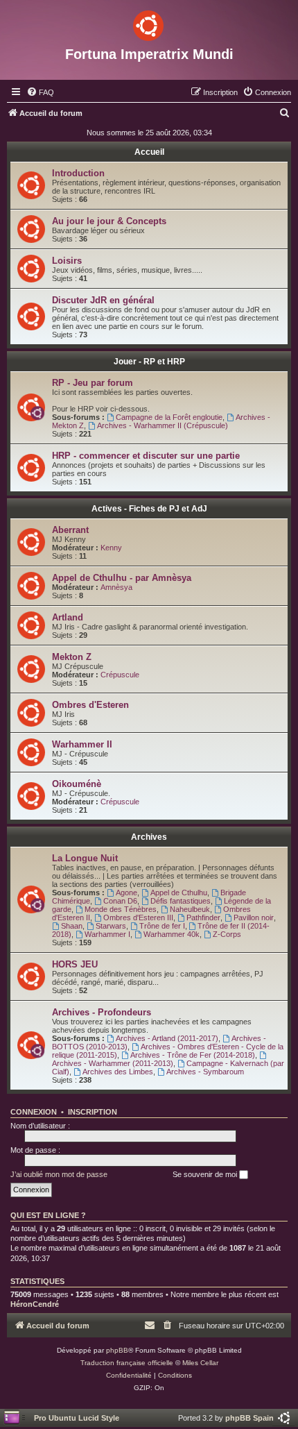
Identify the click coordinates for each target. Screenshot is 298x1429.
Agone (126, 892)
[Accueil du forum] (149, 22)
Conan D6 (120, 901)
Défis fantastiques (180, 901)
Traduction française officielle (126, 1363)
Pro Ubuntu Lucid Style (76, 1418)
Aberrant (70, 530)
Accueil (149, 152)
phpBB (117, 1350)
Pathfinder (203, 917)
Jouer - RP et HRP (149, 361)
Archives (149, 837)
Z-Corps (227, 934)
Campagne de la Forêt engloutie (169, 417)
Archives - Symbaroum (205, 1071)
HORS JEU (75, 964)
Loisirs (67, 260)
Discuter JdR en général (103, 300)
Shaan (71, 926)
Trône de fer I (162, 926)
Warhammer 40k (171, 934)
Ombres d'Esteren (90, 705)
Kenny (111, 547)
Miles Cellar (200, 1363)
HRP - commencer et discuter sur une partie (146, 455)
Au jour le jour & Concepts (109, 221)
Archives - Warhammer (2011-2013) (112, 1063)
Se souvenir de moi (206, 1174)
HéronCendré (34, 1304)
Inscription (92, 1112)
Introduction (78, 173)
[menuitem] (40, 92)
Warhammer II (82, 744)
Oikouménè (76, 784)
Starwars (111, 926)
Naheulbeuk (190, 909)
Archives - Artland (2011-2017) (167, 1038)
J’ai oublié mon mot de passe (58, 1174)
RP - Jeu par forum (92, 383)
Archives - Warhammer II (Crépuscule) (162, 425)
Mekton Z (71, 657)
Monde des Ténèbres (121, 909)
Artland (67, 617)
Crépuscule (119, 674)
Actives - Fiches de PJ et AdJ (149, 509)
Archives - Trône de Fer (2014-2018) (192, 1055)
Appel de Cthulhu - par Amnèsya (121, 578)
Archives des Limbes (117, 1071)
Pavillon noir (254, 917)
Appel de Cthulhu (178, 892)
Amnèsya (116, 587)
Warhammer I (107, 934)
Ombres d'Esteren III (138, 917)
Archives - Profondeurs (101, 1012)
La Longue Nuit (85, 858)
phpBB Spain (249, 1418)
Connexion (33, 1112)
